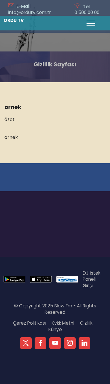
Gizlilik (86, 323)
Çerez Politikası (29, 323)
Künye (55, 329)
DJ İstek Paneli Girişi (91, 279)
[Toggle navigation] (91, 23)
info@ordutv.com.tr (29, 12)
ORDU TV (14, 20)
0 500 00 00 (87, 12)
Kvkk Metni (63, 323)
